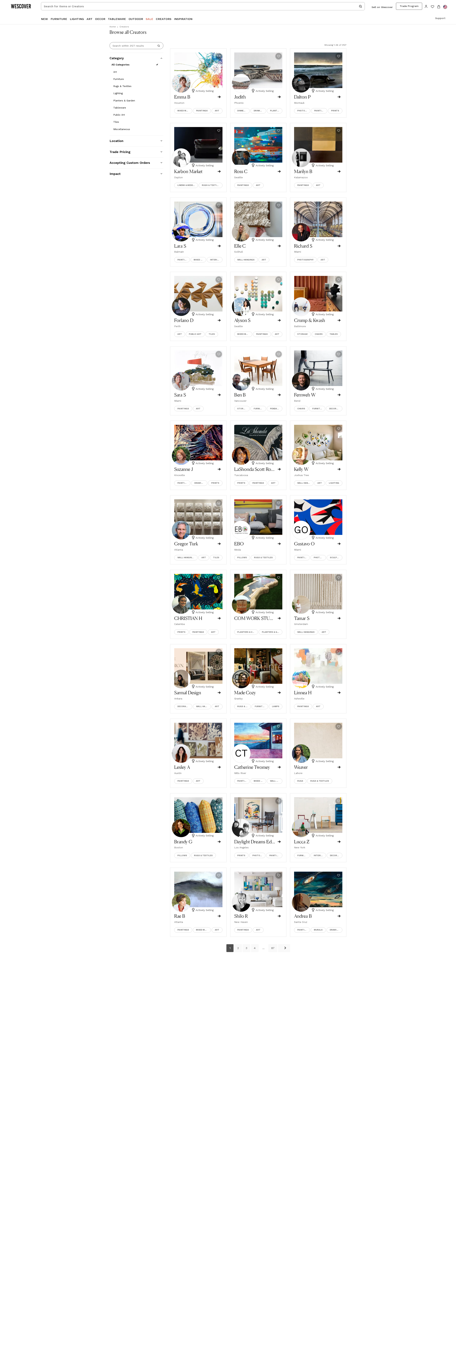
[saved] (432, 7)
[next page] (284, 948)
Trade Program (409, 6)
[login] (426, 6)
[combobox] (203, 6)
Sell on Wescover (382, 7)
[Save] (219, 56)
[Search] (159, 45)
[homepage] (22, 6)
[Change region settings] (445, 7)
